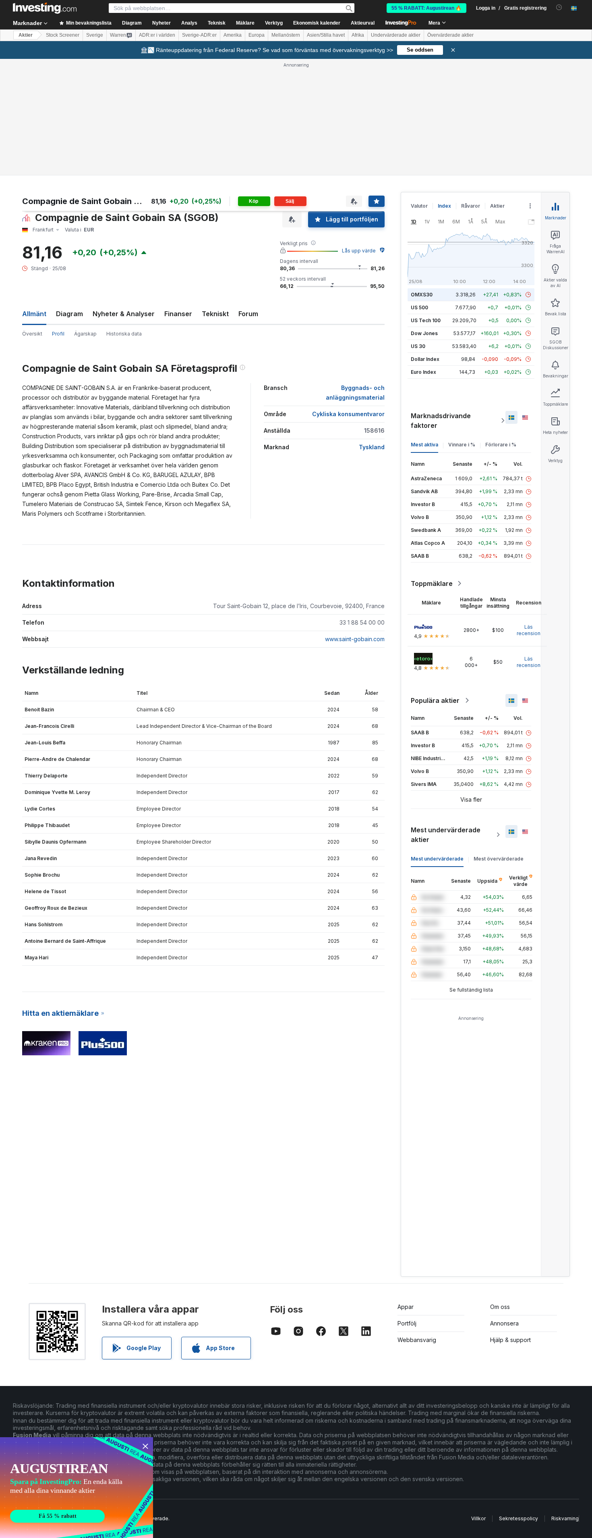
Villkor (478, 1518)
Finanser (178, 314)
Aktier (26, 35)
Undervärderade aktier (395, 35)
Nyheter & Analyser (124, 314)
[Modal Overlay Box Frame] (76, 1487)
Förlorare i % (500, 445)
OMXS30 (422, 295)
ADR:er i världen (157, 35)
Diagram (69, 314)
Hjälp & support (510, 1339)
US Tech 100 (426, 320)
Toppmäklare (432, 583)
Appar (405, 1306)
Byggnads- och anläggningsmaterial (355, 392)
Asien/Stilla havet (326, 35)
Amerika (233, 35)
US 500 (419, 307)
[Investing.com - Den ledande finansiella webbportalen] (45, 8)
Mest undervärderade (437, 859)
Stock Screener (62, 35)
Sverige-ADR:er (199, 35)
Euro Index (423, 372)
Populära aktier (435, 700)
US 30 (418, 346)
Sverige (94, 35)
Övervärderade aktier (450, 35)
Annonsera (504, 1323)
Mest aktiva (424, 445)
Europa (256, 35)
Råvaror (470, 206)
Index (444, 206)
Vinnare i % (461, 445)
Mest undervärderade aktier (445, 835)
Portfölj (406, 1323)
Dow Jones (424, 333)
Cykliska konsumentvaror (348, 414)
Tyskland (372, 447)
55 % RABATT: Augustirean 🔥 (426, 8)
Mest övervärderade (499, 859)
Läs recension (528, 630)
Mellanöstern (285, 35)
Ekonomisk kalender (316, 23)
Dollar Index (425, 359)
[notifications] (559, 7)
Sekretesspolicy (518, 1518)
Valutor (419, 206)
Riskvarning (565, 1518)
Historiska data (124, 334)
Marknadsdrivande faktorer (441, 420)
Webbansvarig (416, 1339)
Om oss (500, 1306)
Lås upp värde (359, 251)
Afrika (358, 35)
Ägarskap (85, 334)
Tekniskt (215, 314)
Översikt (32, 334)
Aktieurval (363, 23)
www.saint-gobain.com (355, 639)
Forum (248, 314)
